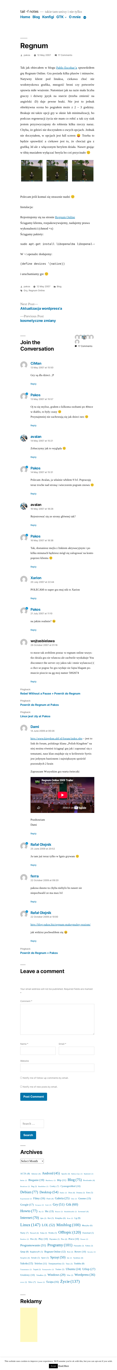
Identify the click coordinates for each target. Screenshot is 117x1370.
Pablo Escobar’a (66, 68)
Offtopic (69, 1232)
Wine (70, 1275)
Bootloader (89, 1180)
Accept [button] (53, 1366)
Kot (51, 1218)
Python (89, 1246)
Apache (65, 1174)
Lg (77, 1218)
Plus (64, 1239)
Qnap (24, 1251)
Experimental (26, 1199)
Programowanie (33, 1245)
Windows (56, 1275)
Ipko (43, 1218)
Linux (30, 1224)
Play (43, 1238)
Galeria (62, 1198)
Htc (49, 1211)
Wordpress (84, 1275)
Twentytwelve (48, 1269)
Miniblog (68, 1224)
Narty (24, 1233)
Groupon (39, 1205)
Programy (59, 1245)
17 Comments (65, 55)
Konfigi (48, 17)
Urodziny (27, 1274)
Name (24, 1044)
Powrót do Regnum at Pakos (39, 705)
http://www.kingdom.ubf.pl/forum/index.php (56, 738)
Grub (48, 1205)
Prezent (84, 1239)
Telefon (40, 1263)
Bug (34, 1186)
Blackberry (51, 1180)
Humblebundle (70, 1212)
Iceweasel (83, 1211)
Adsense (36, 1174)
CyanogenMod (70, 1186)
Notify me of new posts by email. (40, 1086)
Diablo (63, 1193)
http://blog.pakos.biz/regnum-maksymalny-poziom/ (61, 924)
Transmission (26, 1269)
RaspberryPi (36, 1252)
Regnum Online (65, 217)
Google (27, 1204)
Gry (25, 290)
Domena (80, 1193)
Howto (28, 1211)
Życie (70, 1281)
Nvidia (52, 1233)
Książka (60, 1218)
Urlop (88, 1269)
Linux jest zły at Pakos (35, 716)
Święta (52, 1282)
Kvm (70, 1218)
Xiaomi (41, 1282)
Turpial (37, 1269)
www (23, 1282)
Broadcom (25, 1186)
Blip (61, 1180)
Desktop (49, 1192)
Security (91, 1252)
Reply (34, 384)
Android (51, 1173)
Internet (29, 1217)
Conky (54, 1186)
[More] (84, 17)
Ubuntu (73, 1269)
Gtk (72, 1204)
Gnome (84, 1198)
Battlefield (88, 1174)
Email (62, 1044)
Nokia (43, 1233)
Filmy (39, 1198)
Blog (36, 17)
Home (25, 17)
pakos (27, 55)
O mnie (75, 17)
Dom (71, 1193)
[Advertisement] (28, 1325)
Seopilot (25, 1258)
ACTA (25, 1173)
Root (70, 1252)
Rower (80, 1251)
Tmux (69, 1264)
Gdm (74, 1199)
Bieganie (36, 1180)
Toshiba (79, 1263)
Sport (45, 1258)
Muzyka (87, 1225)
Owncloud (88, 1233)
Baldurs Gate (76, 1174)
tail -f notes (29, 11)
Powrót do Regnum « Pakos (39, 953)
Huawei (59, 1212)
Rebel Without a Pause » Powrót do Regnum (50, 693)
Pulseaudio (79, 1246)
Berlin (23, 1180)
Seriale (35, 1258)
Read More (63, 1366)
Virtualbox (41, 1275)
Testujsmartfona (56, 1263)
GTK (60, 17)
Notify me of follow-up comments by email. (45, 1078)
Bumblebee (43, 1186)
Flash (50, 1199)
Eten (89, 1192)
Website (24, 1061)
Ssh (69, 1258)
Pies (33, 1239)
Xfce (32, 1282)
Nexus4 (34, 1233)
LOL (48, 1225)
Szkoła (26, 1263)
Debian (29, 1192)
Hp (41, 1212)
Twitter (59, 1269)
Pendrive (24, 1239)
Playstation (54, 1239)
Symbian (78, 1258)
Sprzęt (57, 1257)
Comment (26, 1001)
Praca (73, 1238)
